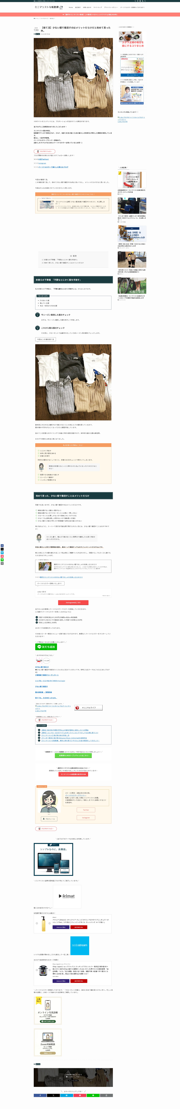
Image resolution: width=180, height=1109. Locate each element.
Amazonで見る (61, 927)
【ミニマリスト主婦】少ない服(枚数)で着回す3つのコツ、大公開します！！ (80, 203)
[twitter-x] (135, 1)
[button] (40, 1095)
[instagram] (137, 1)
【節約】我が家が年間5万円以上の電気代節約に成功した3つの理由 (64, 730)
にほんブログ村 (40, 711)
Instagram (42, 163)
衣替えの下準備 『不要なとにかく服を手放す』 (61, 259)
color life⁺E (42, 592)
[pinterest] (140, 1)
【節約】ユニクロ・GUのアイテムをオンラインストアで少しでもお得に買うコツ (69, 733)
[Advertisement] (73, 232)
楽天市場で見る (79, 927)
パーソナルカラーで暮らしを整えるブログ (53, 167)
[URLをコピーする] (106, 1095)
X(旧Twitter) (43, 159)
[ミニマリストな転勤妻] (49, 7)
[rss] (142, 1)
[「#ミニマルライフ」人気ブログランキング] (88, 710)
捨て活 (37, 34)
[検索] (145, 1)
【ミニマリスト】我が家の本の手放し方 (55, 735)
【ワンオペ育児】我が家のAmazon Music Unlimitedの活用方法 (64, 738)
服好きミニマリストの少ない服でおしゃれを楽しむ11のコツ (75, 564)
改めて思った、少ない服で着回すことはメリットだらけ (64, 263)
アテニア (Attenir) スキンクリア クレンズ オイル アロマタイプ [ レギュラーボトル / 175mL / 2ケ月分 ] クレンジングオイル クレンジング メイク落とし (81, 921)
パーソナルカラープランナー (75, 795)
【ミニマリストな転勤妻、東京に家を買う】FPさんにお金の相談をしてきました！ (70, 740)
